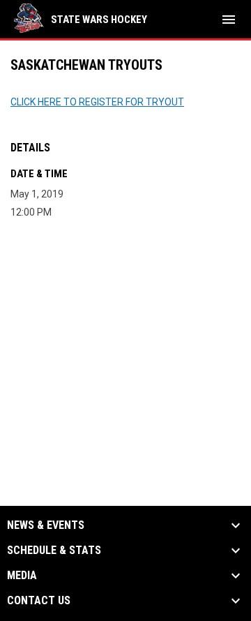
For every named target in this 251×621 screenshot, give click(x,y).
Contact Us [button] (38, 600)
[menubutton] (228, 19)
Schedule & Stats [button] (54, 550)
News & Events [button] (45, 525)
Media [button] (22, 575)
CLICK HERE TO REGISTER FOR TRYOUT (97, 101)
